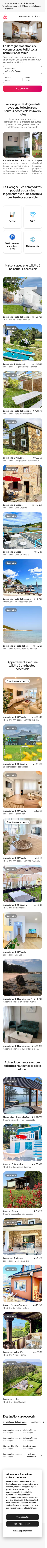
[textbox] (12, 80)
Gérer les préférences (22, 1531)
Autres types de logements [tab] (15, 1422)
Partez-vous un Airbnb (29, 16)
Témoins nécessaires (22, 1524)
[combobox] (22, 71)
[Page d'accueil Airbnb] (5, 16)
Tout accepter (22, 1517)
